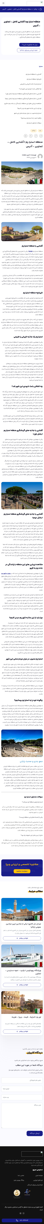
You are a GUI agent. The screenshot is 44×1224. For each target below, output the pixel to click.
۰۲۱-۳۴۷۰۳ (23, 1220)
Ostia (30, 251)
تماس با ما (21, 1175)
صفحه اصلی (39, 1175)
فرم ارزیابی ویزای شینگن (35, 1185)
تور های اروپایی (38, 1180)
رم (40, 130)
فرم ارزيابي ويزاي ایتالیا (28, 50)
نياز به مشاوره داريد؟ (29, 44)
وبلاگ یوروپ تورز (19, 1180)
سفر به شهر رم (6, 573)
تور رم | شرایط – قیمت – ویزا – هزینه (26, 1017)
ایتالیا (35, 9)
